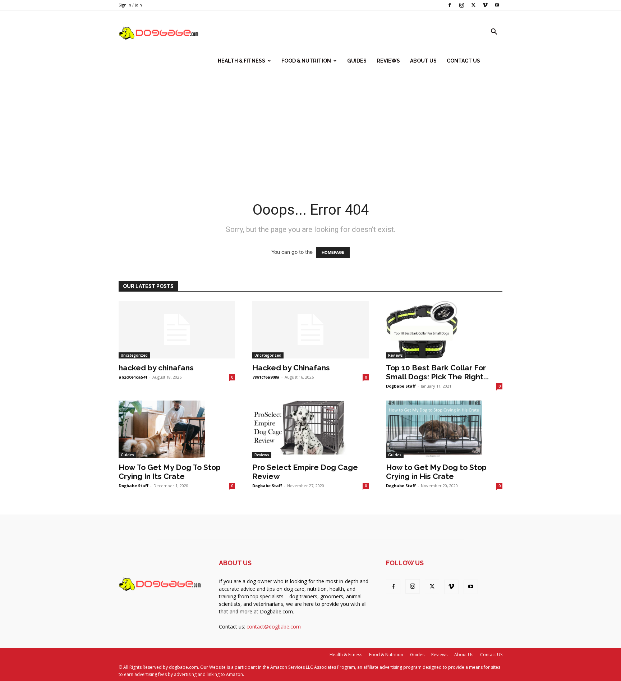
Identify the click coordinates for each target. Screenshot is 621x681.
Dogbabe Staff (401, 386)
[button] (493, 32)
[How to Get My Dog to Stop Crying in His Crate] (444, 429)
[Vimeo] (485, 5)
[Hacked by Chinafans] (310, 329)
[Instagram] (461, 5)
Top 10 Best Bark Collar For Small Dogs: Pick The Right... (437, 372)
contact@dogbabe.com (274, 626)
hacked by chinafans (156, 367)
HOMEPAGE (333, 252)
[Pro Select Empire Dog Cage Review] (310, 429)
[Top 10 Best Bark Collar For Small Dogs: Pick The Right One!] (444, 329)
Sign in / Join (130, 5)
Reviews (388, 61)
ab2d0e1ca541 (133, 377)
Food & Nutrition (306, 61)
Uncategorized (134, 355)
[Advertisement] (310, 129)
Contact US (463, 61)
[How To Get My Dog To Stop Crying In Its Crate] (177, 429)
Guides (357, 61)
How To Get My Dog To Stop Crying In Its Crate (170, 472)
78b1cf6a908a (266, 377)
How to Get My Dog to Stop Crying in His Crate (436, 472)
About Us (423, 61)
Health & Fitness (241, 61)
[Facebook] (449, 5)
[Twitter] (473, 5)
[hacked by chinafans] (177, 329)
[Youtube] (497, 5)
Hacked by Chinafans (291, 367)
